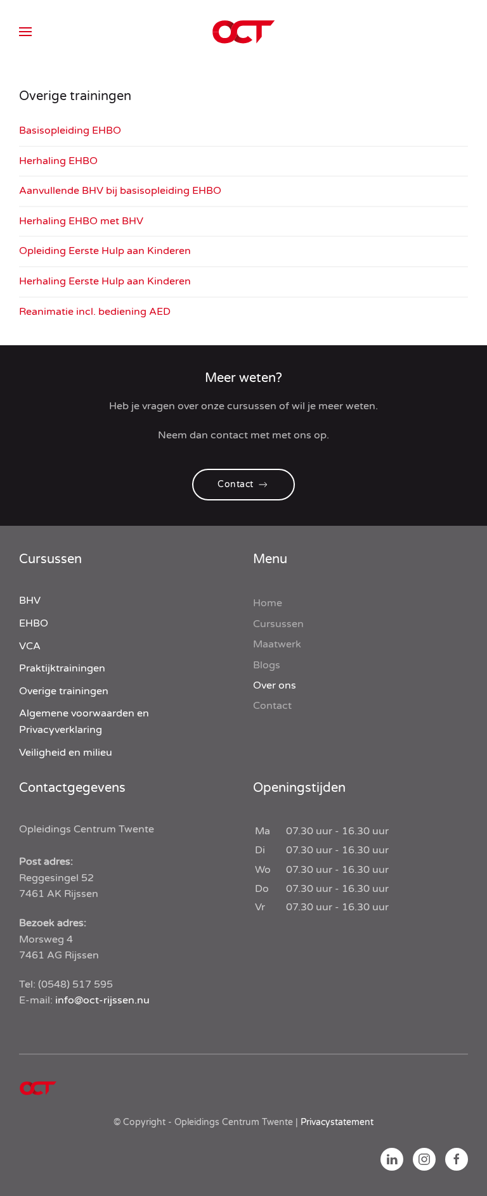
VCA (30, 646)
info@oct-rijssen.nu (102, 1000)
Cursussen (278, 624)
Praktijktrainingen (62, 668)
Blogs (266, 665)
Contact (236, 484)
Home (267, 603)
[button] (25, 31)
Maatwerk (277, 644)
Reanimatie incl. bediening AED (95, 311)
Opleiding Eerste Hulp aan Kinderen (105, 251)
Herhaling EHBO (58, 161)
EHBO (33, 623)
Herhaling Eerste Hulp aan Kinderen (105, 281)
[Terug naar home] (243, 31)
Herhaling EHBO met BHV (81, 221)
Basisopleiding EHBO (70, 130)
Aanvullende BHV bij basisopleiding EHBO (120, 190)
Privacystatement (337, 1122)
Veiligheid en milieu (65, 752)
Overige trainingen (63, 691)
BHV (30, 600)
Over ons (274, 685)
